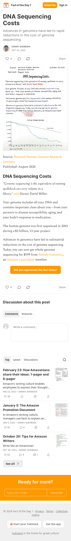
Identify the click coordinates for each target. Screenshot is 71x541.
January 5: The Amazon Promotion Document (21, 408)
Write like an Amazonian (18, 445)
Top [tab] (7, 359)
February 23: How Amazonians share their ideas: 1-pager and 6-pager (26, 374)
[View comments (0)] (19, 58)
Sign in (63, 5)
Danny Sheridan (21, 46)
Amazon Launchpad (21, 259)
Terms (50, 511)
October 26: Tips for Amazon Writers (25, 439)
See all (10, 463)
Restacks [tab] (27, 314)
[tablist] (18, 314)
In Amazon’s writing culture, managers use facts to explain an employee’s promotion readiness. (24, 416)
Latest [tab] (16, 359)
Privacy (39, 511)
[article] (35, 383)
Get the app (53, 524)
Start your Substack (25, 524)
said (16, 193)
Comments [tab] (11, 314)
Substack (17, 533)
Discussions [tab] (31, 359)
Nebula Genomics (50, 254)
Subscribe (50, 5)
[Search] (64, 359)
